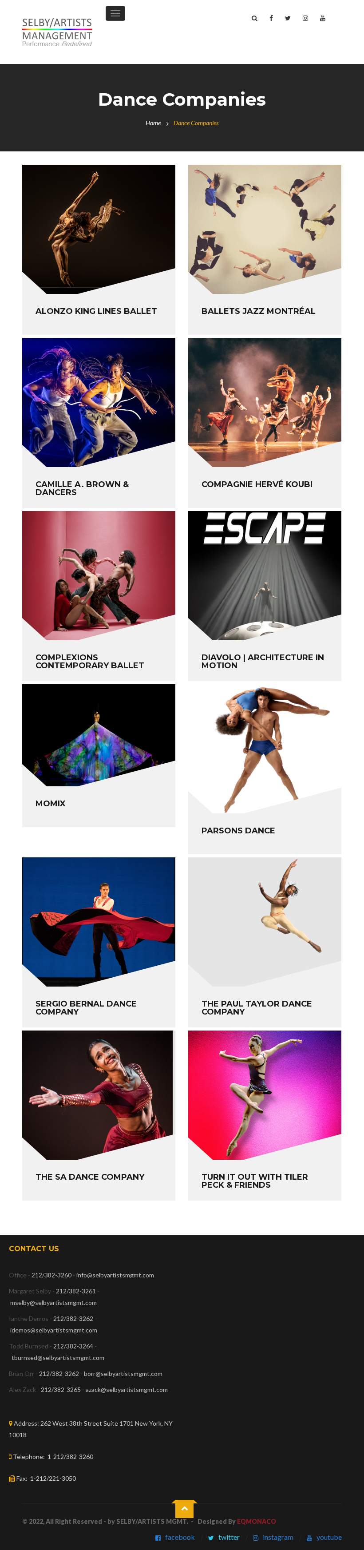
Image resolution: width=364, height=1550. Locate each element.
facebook (180, 1537)
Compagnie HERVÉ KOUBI (257, 484)
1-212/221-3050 (53, 1478)
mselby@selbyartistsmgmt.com (54, 1302)
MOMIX (51, 804)
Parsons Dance (238, 831)
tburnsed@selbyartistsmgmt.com (58, 1357)
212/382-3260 (51, 1275)
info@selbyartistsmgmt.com (115, 1275)
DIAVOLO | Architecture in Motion (263, 661)
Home (153, 123)
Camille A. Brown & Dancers (82, 488)
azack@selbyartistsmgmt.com (127, 1389)
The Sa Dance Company (90, 1177)
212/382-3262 (73, 1318)
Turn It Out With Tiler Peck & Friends (255, 1181)
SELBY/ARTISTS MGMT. (152, 1521)
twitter (229, 1537)
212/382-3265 (61, 1389)
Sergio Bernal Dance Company (86, 1008)
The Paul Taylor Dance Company (257, 1008)
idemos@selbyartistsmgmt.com (53, 1330)
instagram (278, 1537)
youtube (329, 1537)
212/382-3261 (76, 1291)
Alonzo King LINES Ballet (96, 311)
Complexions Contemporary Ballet (90, 661)
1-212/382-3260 (70, 1456)
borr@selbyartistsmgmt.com (123, 1373)
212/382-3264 (73, 1346)
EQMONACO (256, 1521)
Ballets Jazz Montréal (259, 311)
